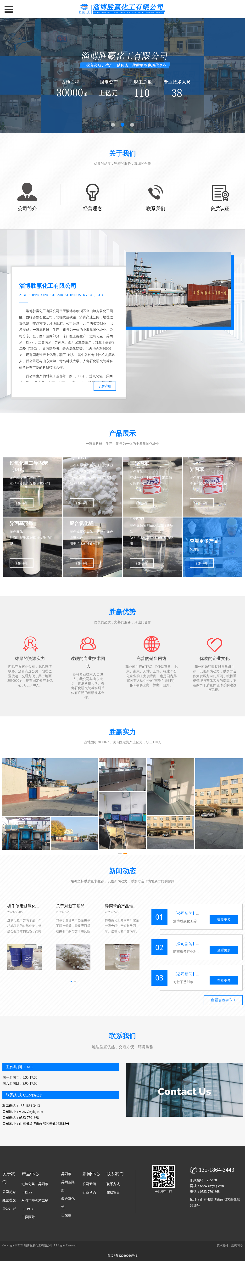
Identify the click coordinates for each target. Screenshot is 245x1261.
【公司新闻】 (184, 913)
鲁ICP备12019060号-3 (122, 1255)
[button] (120, 853)
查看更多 (224, 919)
